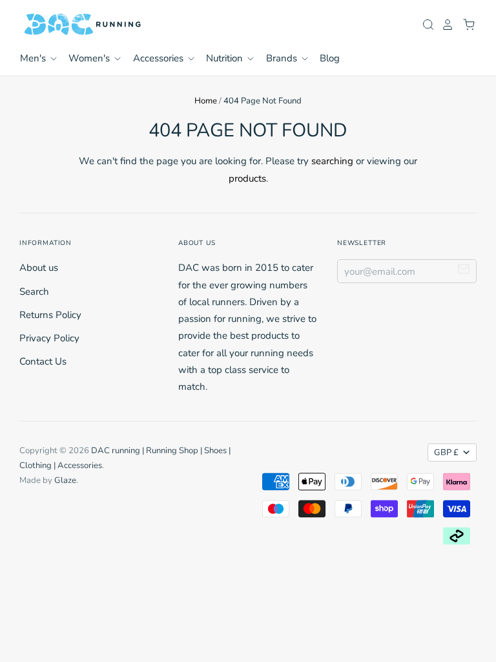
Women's (90, 58)
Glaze (65, 480)
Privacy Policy (49, 338)
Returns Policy (50, 314)
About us (38, 267)
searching (332, 161)
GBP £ (446, 452)
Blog (330, 58)
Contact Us (43, 361)
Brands (283, 58)
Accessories (159, 58)
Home (205, 101)
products (247, 178)
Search (34, 291)
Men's (34, 58)
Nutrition (225, 58)
